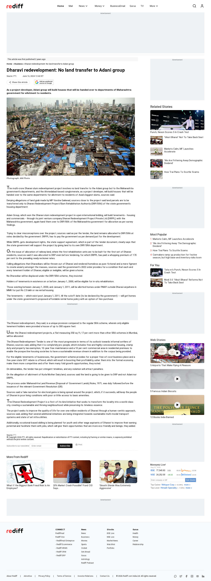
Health (135, 533)
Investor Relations (85, 576)
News (82, 6)
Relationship (138, 544)
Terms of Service (64, 576)
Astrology (85, 559)
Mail (71, 6)
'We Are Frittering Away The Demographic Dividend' (174, 245)
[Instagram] (192, 576)
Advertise (28, 576)
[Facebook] (186, 576)
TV (142, 6)
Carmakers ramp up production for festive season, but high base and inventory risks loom (177, 256)
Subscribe (65, 446)
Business (18, 64)
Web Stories (158, 340)
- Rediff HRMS (61, 548)
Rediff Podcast (87, 563)
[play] (177, 353)
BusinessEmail (117, 6)
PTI (14, 76)
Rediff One (59, 537)
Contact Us (105, 576)
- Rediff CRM (60, 552)
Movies (84, 541)
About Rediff (12, 576)
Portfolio (110, 548)
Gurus (133, 6)
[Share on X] (181, 576)
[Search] (194, 6)
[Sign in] (202, 6)
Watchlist (111, 544)
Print (80, 445)
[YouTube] (197, 576)
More (152, 6)
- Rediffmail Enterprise (64, 541)
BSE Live (110, 533)
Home (60, 6)
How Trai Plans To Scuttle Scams (170, 250)
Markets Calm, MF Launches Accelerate (173, 239)
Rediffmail (59, 533)
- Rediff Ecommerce (63, 544)
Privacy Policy (44, 576)
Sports (84, 544)
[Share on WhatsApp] (175, 576)
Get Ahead (85, 552)
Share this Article (19, 82)
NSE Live (110, 537)
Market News (112, 541)
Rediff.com (127, 576)
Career (135, 541)
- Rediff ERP (60, 555)
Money (98, 6)
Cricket (84, 548)
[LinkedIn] (203, 576)
